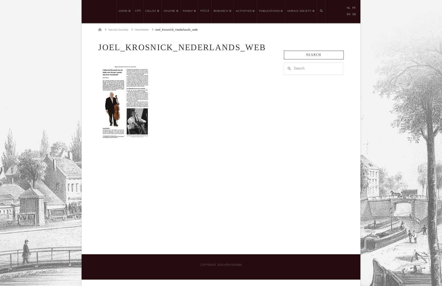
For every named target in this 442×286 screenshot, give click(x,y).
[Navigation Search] (321, 11)
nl (348, 8)
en (348, 14)
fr (353, 8)
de (354, 14)
